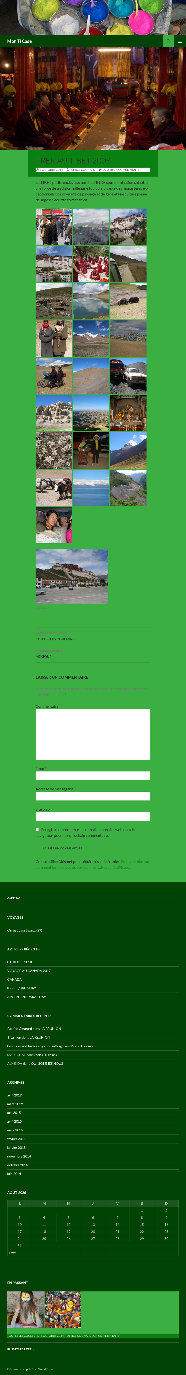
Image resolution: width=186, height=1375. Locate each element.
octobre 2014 (17, 1165)
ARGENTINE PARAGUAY (26, 997)
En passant (17, 1283)
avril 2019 (14, 1095)
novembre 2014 (19, 1156)
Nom (41, 768)
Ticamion (14, 1037)
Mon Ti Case (19, 41)
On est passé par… (21, 930)
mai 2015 (14, 1113)
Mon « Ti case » (81, 1046)
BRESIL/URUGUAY (21, 988)
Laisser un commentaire (120, 169)
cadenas (13, 898)
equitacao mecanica (70, 199)
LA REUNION (51, 1028)
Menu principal (180, 41)
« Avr (12, 1253)
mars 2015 (15, 1130)
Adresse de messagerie (56, 788)
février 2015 (16, 1139)
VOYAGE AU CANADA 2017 (29, 971)
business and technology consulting (34, 1046)
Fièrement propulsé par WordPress (30, 1369)
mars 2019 (15, 1104)
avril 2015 (14, 1121)
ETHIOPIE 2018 (19, 962)
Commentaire (47, 706)
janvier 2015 (16, 1147)
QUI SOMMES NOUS (47, 1063)
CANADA (14, 979)
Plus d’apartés (21, 1349)
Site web (43, 809)
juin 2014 (14, 1174)
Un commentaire (106, 1335)
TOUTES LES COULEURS (55, 636)
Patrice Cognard (82, 169)
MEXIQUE (49, 654)
